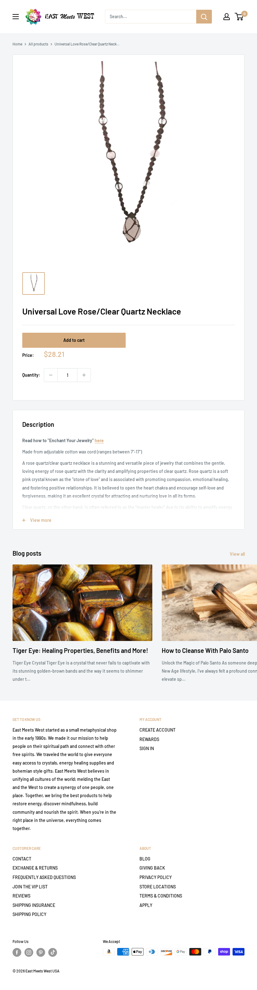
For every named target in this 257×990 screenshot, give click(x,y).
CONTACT (22, 858)
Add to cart (74, 340)
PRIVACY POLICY (155, 877)
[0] (239, 16)
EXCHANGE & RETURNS (35, 868)
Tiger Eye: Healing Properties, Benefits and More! (80, 650)
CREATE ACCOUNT (157, 730)
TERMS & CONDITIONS (160, 895)
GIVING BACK (152, 868)
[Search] (204, 17)
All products (38, 44)
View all (238, 554)
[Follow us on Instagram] (28, 952)
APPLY (145, 905)
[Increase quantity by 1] (84, 375)
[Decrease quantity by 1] (50, 375)
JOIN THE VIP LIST (30, 886)
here (99, 440)
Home (17, 44)
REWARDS (149, 739)
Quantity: (31, 375)
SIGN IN (146, 748)
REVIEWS (21, 895)
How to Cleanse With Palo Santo (205, 650)
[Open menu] (16, 16)
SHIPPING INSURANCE (34, 905)
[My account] (226, 16)
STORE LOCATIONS (157, 886)
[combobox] (150, 17)
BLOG (144, 858)
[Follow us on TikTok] (52, 952)
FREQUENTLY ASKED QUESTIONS (44, 877)
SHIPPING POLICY (29, 914)
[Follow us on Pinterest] (40, 952)
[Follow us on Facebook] (17, 952)
